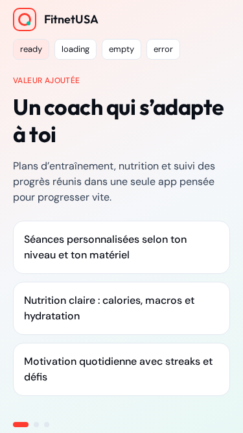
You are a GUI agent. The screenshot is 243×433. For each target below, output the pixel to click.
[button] (31, 49)
